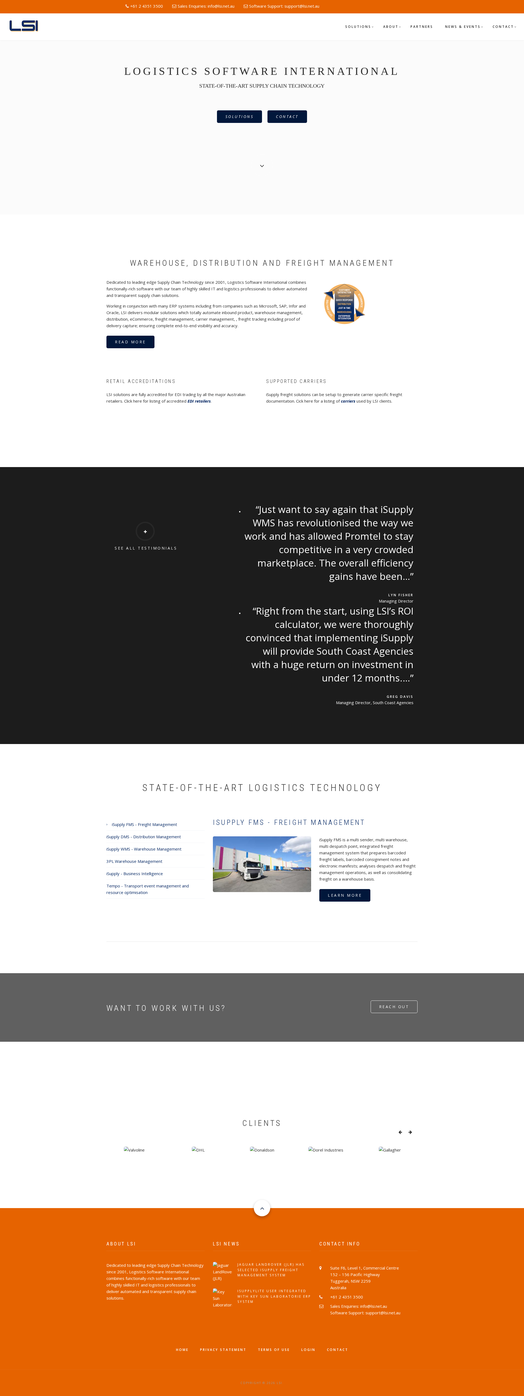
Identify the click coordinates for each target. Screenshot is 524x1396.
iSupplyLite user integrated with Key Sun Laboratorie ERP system (274, 1296)
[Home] (26, 26)
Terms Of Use (274, 1349)
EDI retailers (199, 401)
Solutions (358, 26)
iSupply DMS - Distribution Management (143, 836)
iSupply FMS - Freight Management (144, 824)
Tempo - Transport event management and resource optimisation (147, 889)
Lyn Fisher (400, 595)
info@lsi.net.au (221, 6)
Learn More (345, 895)
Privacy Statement (223, 1349)
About (390, 26)
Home (182, 1349)
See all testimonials (146, 548)
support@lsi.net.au (301, 6)
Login (308, 1349)
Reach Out (394, 1006)
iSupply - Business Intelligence (134, 873)
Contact (503, 26)
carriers (348, 401)
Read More (130, 341)
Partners (421, 26)
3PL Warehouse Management (134, 861)
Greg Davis (400, 696)
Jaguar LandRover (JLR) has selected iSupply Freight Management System (271, 1269)
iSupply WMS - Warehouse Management (143, 849)
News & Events (463, 26)
